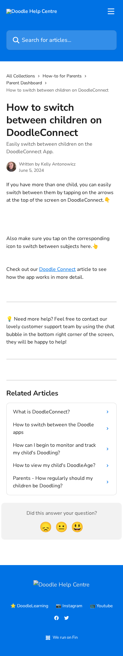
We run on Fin (65, 637)
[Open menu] (111, 11)
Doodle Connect (57, 269)
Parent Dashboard (24, 83)
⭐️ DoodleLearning (29, 606)
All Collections (20, 76)
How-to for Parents (62, 76)
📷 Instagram (69, 606)
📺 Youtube (101, 606)
